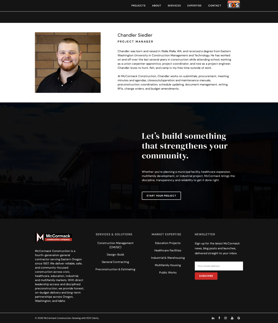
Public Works (168, 272)
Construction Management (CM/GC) (115, 245)
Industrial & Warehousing (168, 258)
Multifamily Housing (168, 265)
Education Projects (168, 243)
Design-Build (115, 254)
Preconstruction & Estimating (115, 269)
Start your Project (161, 195)
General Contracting (115, 262)
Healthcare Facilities (167, 250)
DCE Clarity (92, 318)
